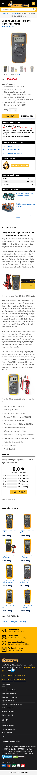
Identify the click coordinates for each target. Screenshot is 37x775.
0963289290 (24, 165)
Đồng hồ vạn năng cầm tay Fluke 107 (27, 581)
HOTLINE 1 (8, 675)
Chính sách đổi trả (7, 708)
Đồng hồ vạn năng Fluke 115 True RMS (9, 556)
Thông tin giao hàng (8, 729)
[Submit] (34, 9)
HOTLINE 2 (8, 679)
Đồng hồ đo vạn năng (18, 622)
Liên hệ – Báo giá (7, 715)
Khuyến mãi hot (7, 733)
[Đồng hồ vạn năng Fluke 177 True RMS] (27, 596)
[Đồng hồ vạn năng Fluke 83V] (9, 596)
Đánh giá (5, 27)
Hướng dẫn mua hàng (9, 693)
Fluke (17, 75)
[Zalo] (13, 670)
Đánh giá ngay (18, 492)
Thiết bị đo (14, 13)
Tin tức (4, 736)
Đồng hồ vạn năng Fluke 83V (9, 607)
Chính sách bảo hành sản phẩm (12, 704)
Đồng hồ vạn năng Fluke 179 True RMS (27, 556)
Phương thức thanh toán (10, 697)
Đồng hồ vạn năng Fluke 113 (9, 531)
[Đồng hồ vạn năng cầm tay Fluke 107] (27, 571)
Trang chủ (5, 13)
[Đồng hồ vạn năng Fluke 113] (9, 521)
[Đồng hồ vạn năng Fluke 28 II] (27, 521)
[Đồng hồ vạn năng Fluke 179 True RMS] (27, 546)
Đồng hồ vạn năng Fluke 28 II (27, 531)
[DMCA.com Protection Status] (19, 756)
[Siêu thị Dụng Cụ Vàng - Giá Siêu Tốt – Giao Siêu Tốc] (18, 3)
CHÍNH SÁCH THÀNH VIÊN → (12, 153)
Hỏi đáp (11, 27)
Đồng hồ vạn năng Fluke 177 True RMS (27, 607)
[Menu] (3, 3)
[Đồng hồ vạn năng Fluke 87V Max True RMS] (9, 571)
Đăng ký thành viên (8, 725)
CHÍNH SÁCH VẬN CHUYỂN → (12, 150)
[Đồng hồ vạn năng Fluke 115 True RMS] (9, 546)
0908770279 (15, 165)
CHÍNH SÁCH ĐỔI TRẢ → (11, 146)
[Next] (32, 47)
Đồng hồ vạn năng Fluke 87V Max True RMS (9, 581)
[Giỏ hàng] (33, 3)
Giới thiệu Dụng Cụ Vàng (9, 690)
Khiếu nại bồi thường (8, 711)
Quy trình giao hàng (8, 700)
